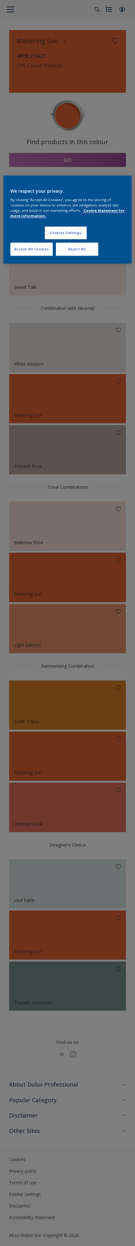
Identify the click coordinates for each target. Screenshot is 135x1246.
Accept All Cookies (31, 249)
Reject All (77, 249)
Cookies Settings (66, 233)
